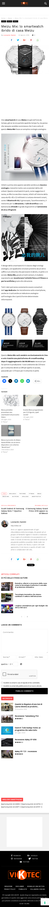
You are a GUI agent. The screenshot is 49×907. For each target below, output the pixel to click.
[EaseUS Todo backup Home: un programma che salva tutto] (7, 730)
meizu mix (5, 496)
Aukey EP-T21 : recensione (26, 751)
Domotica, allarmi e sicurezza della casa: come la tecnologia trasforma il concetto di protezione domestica (31, 585)
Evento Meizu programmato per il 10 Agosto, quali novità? (33, 412)
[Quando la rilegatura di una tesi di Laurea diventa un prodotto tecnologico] (7, 707)
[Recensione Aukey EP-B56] (7, 742)
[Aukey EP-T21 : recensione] (7, 754)
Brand (9, 21)
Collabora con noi (37, 889)
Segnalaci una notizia (35, 886)
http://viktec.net (16, 526)
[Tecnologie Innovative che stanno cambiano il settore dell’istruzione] (7, 597)
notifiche (15, 496)
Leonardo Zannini (9, 35)
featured (22, 493)
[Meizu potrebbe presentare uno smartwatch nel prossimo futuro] (11, 400)
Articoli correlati (10, 574)
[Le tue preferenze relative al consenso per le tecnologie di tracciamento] (45, 903)
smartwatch (36, 496)
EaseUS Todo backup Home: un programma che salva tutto (28, 728)
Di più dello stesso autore (14, 578)
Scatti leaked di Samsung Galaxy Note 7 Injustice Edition (12, 511)
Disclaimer (20, 886)
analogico (12, 493)
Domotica (5, 589)
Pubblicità (23, 889)
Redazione (8, 886)
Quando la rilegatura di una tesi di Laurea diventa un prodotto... (28, 705)
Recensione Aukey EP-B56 (26, 739)
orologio (25, 496)
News (10, 18)
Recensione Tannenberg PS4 (27, 716)
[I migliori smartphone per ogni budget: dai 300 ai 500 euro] (7, 608)
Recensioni (7, 698)
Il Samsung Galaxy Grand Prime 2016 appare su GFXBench (37, 511)
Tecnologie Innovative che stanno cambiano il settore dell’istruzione (28, 595)
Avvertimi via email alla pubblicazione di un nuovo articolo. (22, 686)
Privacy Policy (9, 889)
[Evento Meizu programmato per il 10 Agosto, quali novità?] (33, 400)
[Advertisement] (24, 11)
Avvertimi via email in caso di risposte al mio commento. (21, 683)
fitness (31, 493)
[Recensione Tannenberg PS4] (7, 719)
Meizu (15, 21)
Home (3, 18)
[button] (45, 3)
